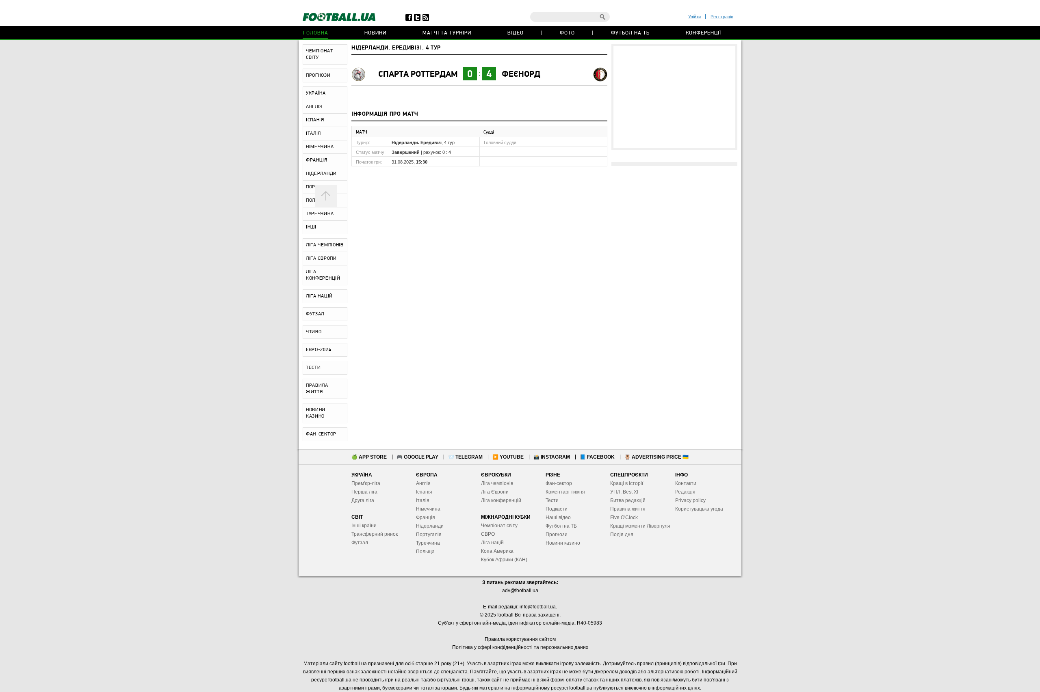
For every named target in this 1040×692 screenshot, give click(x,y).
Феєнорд (521, 74)
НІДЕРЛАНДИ (321, 173)
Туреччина (428, 543)
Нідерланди (430, 526)
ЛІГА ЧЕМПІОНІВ (325, 245)
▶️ (508, 457)
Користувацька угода (699, 509)
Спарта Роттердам (417, 74)
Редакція (685, 492)
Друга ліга (362, 500)
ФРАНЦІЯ (316, 160)
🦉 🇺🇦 (656, 457)
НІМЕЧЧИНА (320, 146)
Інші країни (364, 525)
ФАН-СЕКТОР (321, 434)
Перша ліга (364, 492)
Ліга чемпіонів (497, 483)
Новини (375, 33)
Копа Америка (497, 551)
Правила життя (628, 509)
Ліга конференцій (501, 500)
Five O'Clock (624, 517)
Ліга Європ (493, 492)
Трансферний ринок (374, 534)
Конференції (703, 33)
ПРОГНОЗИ (318, 75)
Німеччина (428, 509)
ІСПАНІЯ (315, 120)
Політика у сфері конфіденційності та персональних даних (520, 647)
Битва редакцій (628, 500)
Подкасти (557, 509)
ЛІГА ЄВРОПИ (321, 258)
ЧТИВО (314, 332)
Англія (423, 483)
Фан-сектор (559, 483)
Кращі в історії (626, 483)
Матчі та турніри (446, 33)
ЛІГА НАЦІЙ (319, 296)
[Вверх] (326, 196)
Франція (425, 517)
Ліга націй (492, 542)
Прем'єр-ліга (365, 483)
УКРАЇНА (316, 93)
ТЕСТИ (313, 367)
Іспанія (424, 492)
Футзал (359, 542)
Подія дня (621, 534)
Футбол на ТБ (630, 33)
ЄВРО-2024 (318, 349)
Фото (567, 33)
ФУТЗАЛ (315, 314)
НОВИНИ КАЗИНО (315, 413)
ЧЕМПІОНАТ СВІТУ (319, 54)
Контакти (685, 483)
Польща (425, 551)
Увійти (694, 16)
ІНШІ (311, 227)
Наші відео (558, 517)
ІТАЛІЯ (313, 133)
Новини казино (563, 543)
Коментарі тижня (565, 492)
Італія (422, 500)
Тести (552, 500)
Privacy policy (690, 500)
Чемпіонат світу (499, 525)
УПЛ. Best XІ (624, 492)
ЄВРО (488, 534)
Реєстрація (722, 16)
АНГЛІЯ (314, 106)
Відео (515, 33)
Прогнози (557, 534)
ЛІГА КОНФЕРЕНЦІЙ (323, 275)
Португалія (429, 534)
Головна (315, 33)
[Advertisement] (674, 97)
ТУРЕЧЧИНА (320, 213)
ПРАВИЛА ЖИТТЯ (317, 389)
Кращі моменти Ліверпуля (640, 526)
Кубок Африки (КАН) (504, 560)
